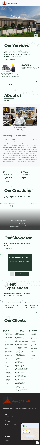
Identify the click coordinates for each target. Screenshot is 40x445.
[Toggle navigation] (38, 3)
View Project (13, 266)
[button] (33, 81)
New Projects (20, 273)
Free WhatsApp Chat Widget (30, 439)
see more (19, 263)
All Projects (7, 248)
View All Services (9, 59)
